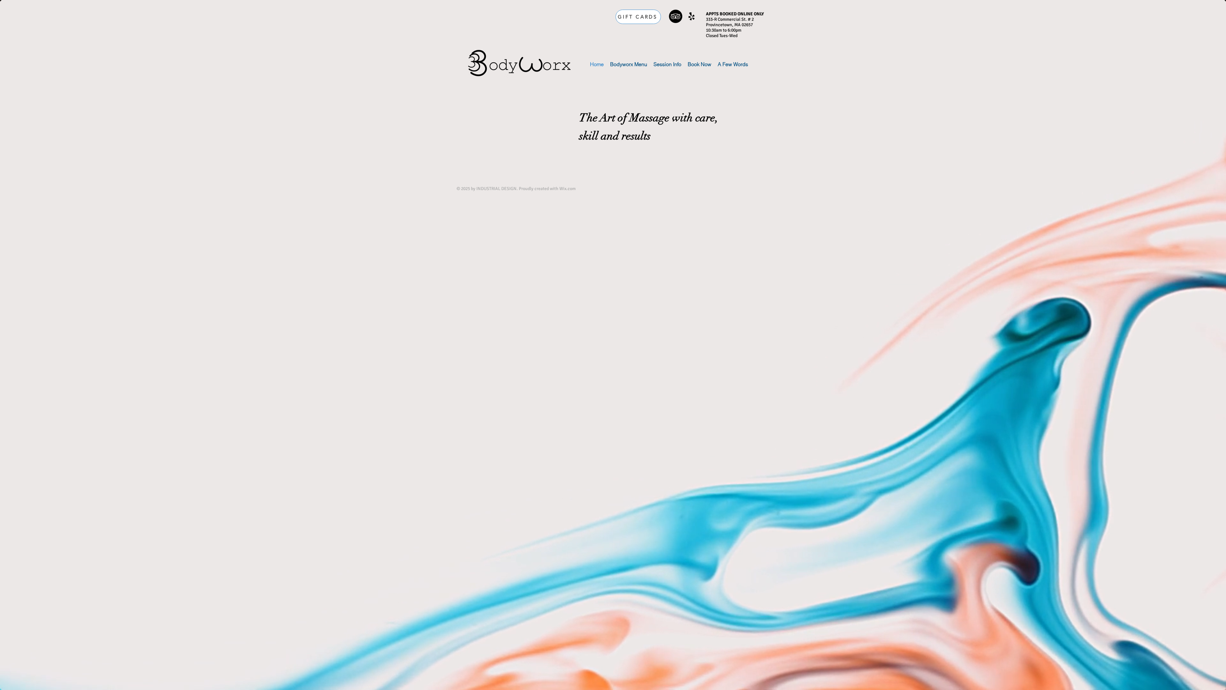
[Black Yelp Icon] (691, 16)
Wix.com (567, 188)
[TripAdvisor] (675, 16)
